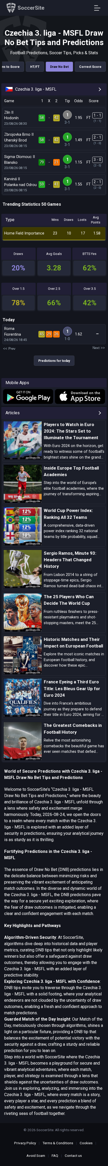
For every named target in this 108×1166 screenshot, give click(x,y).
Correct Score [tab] (90, 67)
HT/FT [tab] (35, 67)
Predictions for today (54, 361)
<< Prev (9, 349)
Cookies (86, 1143)
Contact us (73, 1155)
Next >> (99, 348)
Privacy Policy (25, 1143)
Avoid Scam (35, 1155)
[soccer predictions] (27, 396)
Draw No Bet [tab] (59, 67)
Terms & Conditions (57, 1143)
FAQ (55, 1155)
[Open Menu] (99, 8)
